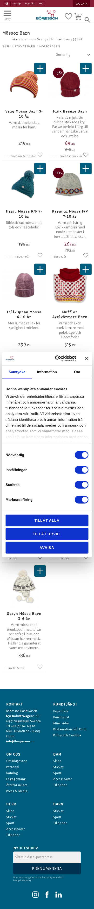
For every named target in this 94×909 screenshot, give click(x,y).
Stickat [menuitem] (58, 767)
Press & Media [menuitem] (17, 791)
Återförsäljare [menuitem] (17, 785)
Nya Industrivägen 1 (20, 716)
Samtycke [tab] (17, 372)
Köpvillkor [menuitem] (60, 711)
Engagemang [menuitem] (16, 779)
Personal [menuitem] (12, 767)
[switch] (81, 469)
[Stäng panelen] (86, 358)
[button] (7, 17)
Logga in (82, 3)
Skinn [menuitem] (57, 761)
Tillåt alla (47, 520)
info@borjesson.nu (20, 741)
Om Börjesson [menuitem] (16, 761)
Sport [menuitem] (57, 773)
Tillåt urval (47, 534)
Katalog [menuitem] (12, 773)
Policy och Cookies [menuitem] (67, 735)
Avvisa (47, 547)
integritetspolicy (22, 880)
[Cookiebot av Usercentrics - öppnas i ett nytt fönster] (57, 358)
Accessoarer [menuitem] (62, 779)
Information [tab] (47, 372)
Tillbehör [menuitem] (60, 785)
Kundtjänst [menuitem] (61, 717)
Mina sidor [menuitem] (61, 723)
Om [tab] (77, 372)
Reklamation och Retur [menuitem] (70, 729)
